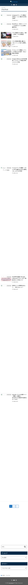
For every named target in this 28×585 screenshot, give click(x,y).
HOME (3, 575)
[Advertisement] (14, 526)
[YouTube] (14, 4)
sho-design (11, 583)
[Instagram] (16, 4)
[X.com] (11, 4)
